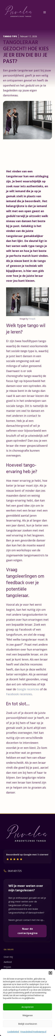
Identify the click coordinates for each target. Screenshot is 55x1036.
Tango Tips (10, 36)
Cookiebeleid (13, 1031)
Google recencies (28, 689)
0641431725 (15, 871)
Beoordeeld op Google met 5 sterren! (27, 854)
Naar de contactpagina (28, 931)
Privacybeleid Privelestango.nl (33, 1031)
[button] (50, 972)
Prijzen (7, 966)
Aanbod (8, 961)
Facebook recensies (19, 694)
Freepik (32, 318)
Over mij (8, 956)
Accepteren (28, 1006)
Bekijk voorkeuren (27, 1023)
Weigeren (27, 1015)
